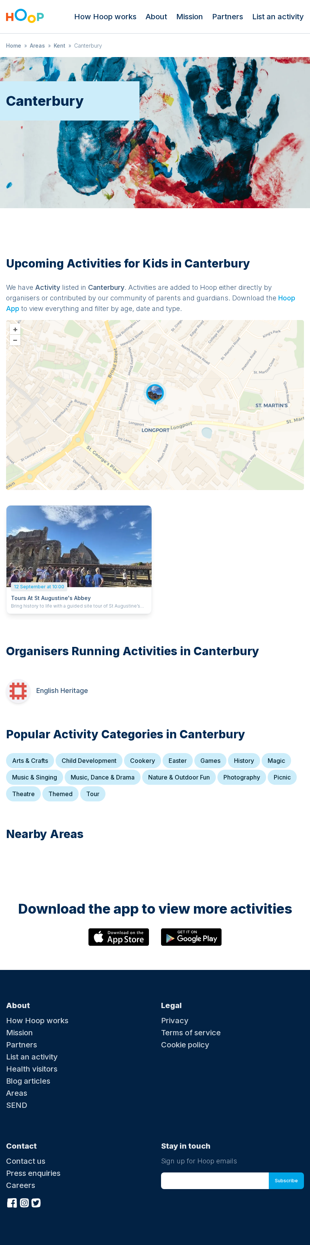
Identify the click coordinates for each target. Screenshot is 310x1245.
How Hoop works (105, 16)
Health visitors (31, 1068)
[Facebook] (12, 1201)
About (156, 16)
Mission (189, 16)
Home (13, 45)
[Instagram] (24, 1201)
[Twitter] (36, 1201)
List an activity (278, 16)
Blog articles (28, 1081)
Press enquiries (33, 1173)
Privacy (175, 1020)
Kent (59, 45)
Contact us (25, 1161)
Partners (227, 16)
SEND (16, 1105)
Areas (37, 45)
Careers (20, 1185)
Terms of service (191, 1032)
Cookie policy (185, 1044)
